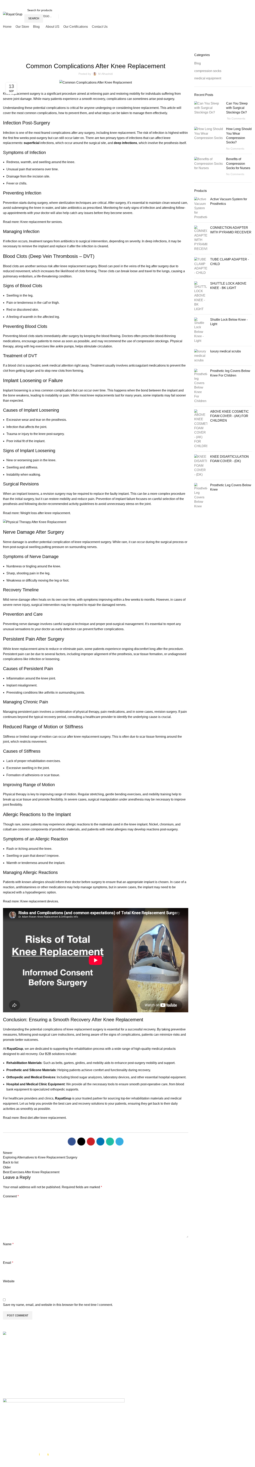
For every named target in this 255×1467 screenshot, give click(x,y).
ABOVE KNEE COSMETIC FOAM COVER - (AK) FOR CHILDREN (229, 416)
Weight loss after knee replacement (45, 513)
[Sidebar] (5, 1462)
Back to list (10, 1162)
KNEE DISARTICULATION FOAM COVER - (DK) (229, 459)
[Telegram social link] (120, 1142)
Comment (11, 1196)
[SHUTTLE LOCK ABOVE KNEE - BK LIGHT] (200, 296)
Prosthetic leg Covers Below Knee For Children (230, 373)
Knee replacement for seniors (41, 222)
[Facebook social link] (233, 3)
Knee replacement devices (39, 901)
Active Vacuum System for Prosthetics (228, 201)
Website (9, 1281)
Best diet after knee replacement (43, 1117)
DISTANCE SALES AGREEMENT (154, 1406)
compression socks (207, 71)
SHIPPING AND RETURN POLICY (155, 1423)
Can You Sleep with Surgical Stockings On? (237, 108)
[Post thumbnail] (208, 111)
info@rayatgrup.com (29, 1370)
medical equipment (207, 78)
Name (8, 1244)
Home (6, 50)
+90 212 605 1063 (27, 1364)
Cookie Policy (140, 1374)
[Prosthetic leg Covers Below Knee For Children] (200, 386)
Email (8, 1262)
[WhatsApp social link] (249, 3)
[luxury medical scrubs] (200, 356)
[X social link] (239, 3)
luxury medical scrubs (225, 351)
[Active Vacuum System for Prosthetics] (200, 208)
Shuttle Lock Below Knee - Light (229, 322)
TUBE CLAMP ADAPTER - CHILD (229, 261)
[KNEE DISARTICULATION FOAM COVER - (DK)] (200, 465)
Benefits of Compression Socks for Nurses (238, 163)
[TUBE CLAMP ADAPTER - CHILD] (200, 266)
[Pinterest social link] (91, 1142)
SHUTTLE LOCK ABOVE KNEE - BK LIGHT (228, 286)
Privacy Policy (140, 1367)
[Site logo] (12, 14)
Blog (16, 50)
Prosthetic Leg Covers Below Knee (230, 487)
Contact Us (138, 1382)
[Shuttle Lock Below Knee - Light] (200, 330)
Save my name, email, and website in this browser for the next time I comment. (58, 1304)
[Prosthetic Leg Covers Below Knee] (200, 496)
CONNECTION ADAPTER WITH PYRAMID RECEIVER (230, 230)
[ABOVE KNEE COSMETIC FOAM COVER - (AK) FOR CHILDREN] (200, 428)
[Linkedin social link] (100, 1142)
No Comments (236, 118)
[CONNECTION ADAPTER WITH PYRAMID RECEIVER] (200, 238)
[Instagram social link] (244, 3)
